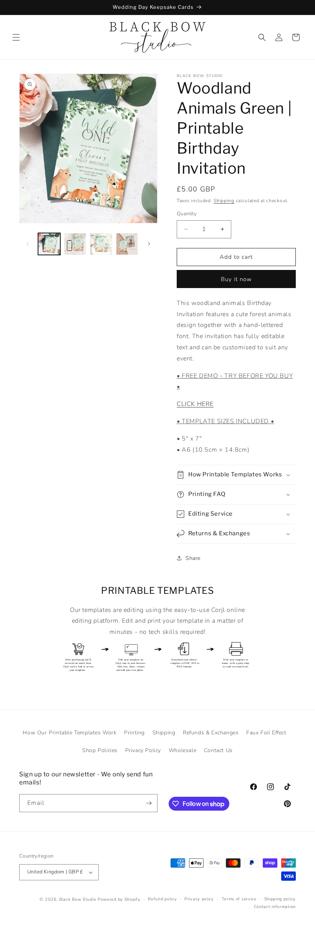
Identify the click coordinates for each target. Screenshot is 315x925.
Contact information (275, 907)
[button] (16, 37)
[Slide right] (149, 243)
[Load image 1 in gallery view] (49, 244)
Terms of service (239, 899)
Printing (134, 732)
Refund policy (162, 899)
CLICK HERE (195, 404)
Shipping (224, 201)
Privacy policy (199, 899)
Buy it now (236, 279)
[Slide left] (27, 243)
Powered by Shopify (119, 899)
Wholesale (182, 750)
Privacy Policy (143, 750)
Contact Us (218, 750)
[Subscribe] (148, 803)
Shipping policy (280, 899)
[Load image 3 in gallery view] (101, 244)
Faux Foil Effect (266, 732)
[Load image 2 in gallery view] (75, 244)
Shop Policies (100, 750)
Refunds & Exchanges (211, 732)
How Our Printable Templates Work (69, 732)
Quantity (187, 213)
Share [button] (193, 558)
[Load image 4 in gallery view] (127, 244)
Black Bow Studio (77, 899)
